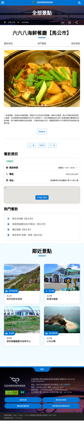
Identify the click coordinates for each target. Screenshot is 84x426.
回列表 (42, 145)
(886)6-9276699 (72, 174)
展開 (42, 369)
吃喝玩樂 (11, 22)
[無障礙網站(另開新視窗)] (11, 392)
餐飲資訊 (8, 43)
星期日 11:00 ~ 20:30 (66, 167)
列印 (69, 22)
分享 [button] (76, 22)
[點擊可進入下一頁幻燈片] (77, 78)
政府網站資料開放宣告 (61, 406)
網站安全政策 (61, 400)
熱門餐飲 (42, 43)
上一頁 (31, 145)
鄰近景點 (75, 43)
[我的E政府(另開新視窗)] (22, 392)
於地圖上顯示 (42, 197)
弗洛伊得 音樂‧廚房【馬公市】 (27, 235)
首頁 (5, 22)
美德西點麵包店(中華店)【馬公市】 (29, 224)
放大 (62, 22)
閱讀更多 (42, 131)
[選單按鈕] (2, 2)
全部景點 (25, 22)
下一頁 (52, 145)
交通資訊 (66, 384)
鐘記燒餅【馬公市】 (22, 229)
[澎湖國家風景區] (42, 3)
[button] (38, 105)
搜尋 (79, 2)
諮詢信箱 (22, 400)
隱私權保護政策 (23, 406)
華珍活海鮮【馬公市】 (23, 218)
